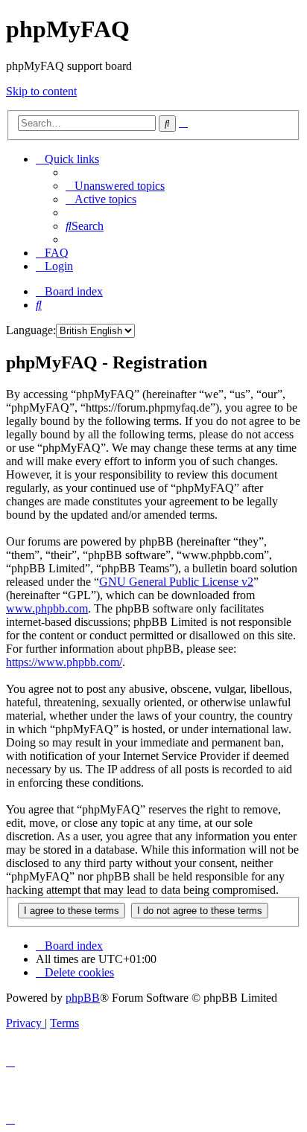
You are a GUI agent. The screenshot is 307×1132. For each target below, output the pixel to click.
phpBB (83, 997)
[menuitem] (115, 185)
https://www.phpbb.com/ (64, 662)
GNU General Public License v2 (176, 581)
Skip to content (41, 91)
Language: (31, 330)
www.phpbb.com (47, 608)
